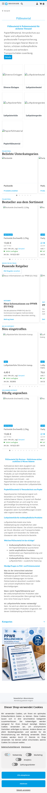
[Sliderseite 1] (16, 195)
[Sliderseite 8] (29, 259)
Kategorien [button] (7, 622)
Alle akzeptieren (23, 775)
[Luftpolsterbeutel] (34, 74)
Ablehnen (23, 783)
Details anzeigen (23, 790)
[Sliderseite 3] (22, 195)
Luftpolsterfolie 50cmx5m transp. (18, 365)
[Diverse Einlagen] (12, 74)
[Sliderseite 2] (19, 195)
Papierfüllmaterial (12, 144)
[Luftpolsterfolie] (12, 103)
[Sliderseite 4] (25, 195)
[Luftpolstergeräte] (34, 103)
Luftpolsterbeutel (34, 87)
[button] (27, 3)
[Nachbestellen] (43, 4)
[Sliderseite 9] (31, 259)
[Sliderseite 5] (27, 195)
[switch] (7, 754)
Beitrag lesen (9, 319)
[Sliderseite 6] (30, 195)
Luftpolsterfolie (11, 115)
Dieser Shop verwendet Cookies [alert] (23, 707)
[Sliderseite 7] (26, 259)
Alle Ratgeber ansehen (12, 271)
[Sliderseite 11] (37, 259)
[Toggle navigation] (3, 2)
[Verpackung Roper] (12, 4)
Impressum (26, 747)
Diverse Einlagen (11, 87)
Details (8, 57)
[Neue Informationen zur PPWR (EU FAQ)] (20, 286)
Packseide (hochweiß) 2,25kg (16, 238)
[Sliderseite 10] (34, 259)
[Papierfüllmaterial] (12, 131)
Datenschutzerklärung (10, 747)
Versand (21, 248)
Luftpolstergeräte (34, 115)
